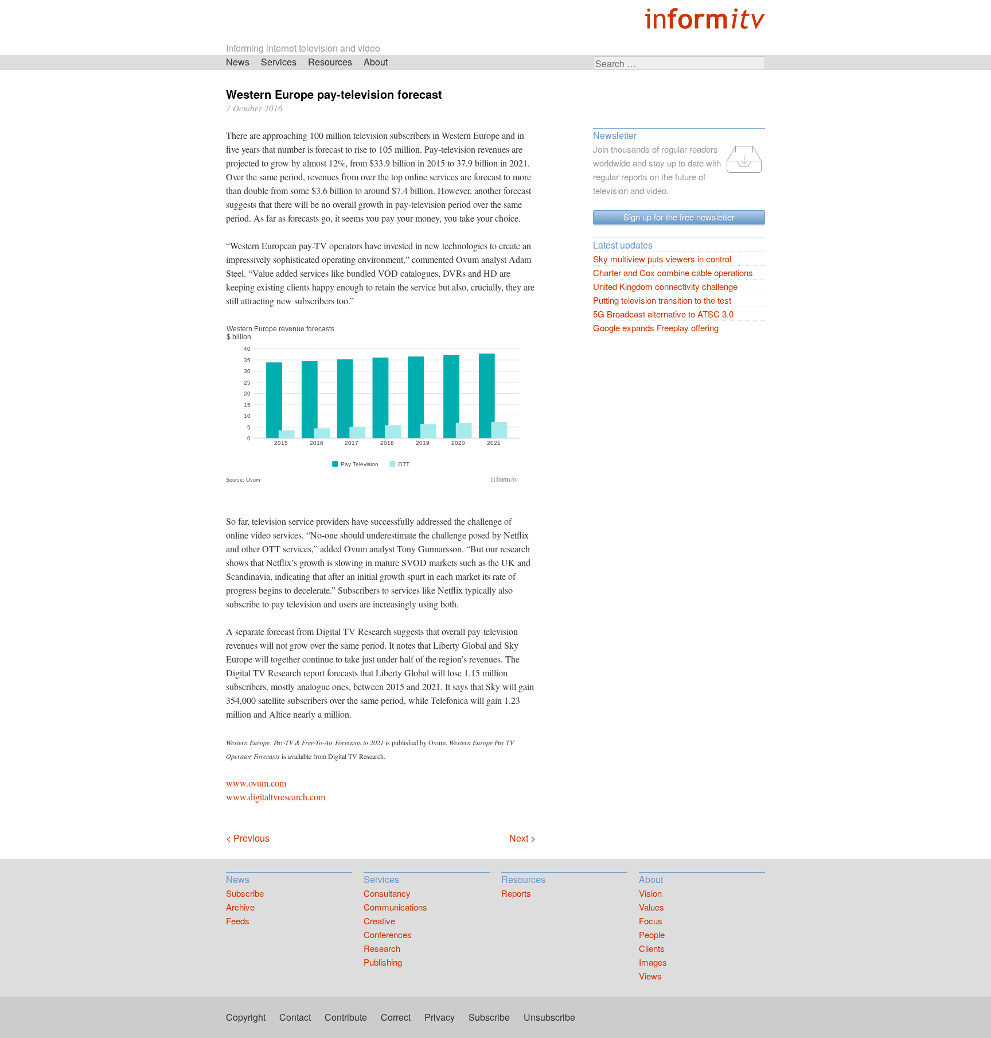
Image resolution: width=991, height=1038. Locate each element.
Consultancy (387, 893)
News (237, 61)
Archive (240, 907)
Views (650, 976)
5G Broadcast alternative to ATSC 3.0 (663, 314)
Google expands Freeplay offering (656, 328)
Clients (652, 948)
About (376, 61)
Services (278, 61)
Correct (396, 1017)
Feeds (237, 921)
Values (651, 907)
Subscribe (245, 893)
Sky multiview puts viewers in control (662, 259)
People (652, 934)
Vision (650, 893)
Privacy (439, 1017)
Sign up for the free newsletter (679, 217)
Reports (516, 893)
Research (382, 948)
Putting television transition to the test (662, 300)
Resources (330, 61)
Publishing (383, 962)
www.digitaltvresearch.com (275, 797)
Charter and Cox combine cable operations (673, 272)
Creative (379, 921)
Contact (295, 1017)
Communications (395, 907)
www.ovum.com (256, 783)
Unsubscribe (549, 1017)
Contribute (346, 1017)
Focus (650, 921)
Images (653, 962)
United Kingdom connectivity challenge (665, 286)
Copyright (246, 1017)
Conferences (388, 934)
